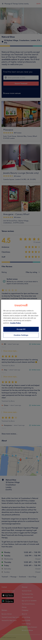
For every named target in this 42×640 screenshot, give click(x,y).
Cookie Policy (15, 323)
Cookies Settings (21, 335)
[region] (21, 320)
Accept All (21, 329)
